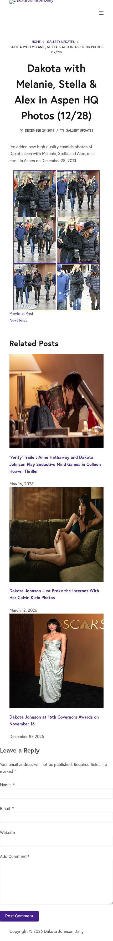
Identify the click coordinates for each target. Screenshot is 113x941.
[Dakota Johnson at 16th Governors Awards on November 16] (56, 660)
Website (7, 832)
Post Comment (19, 915)
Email (7, 808)
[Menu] (101, 13)
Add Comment (14, 856)
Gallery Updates (79, 130)
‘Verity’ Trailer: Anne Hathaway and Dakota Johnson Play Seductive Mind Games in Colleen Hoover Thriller (55, 464)
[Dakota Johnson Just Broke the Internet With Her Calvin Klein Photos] (56, 533)
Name (7, 784)
